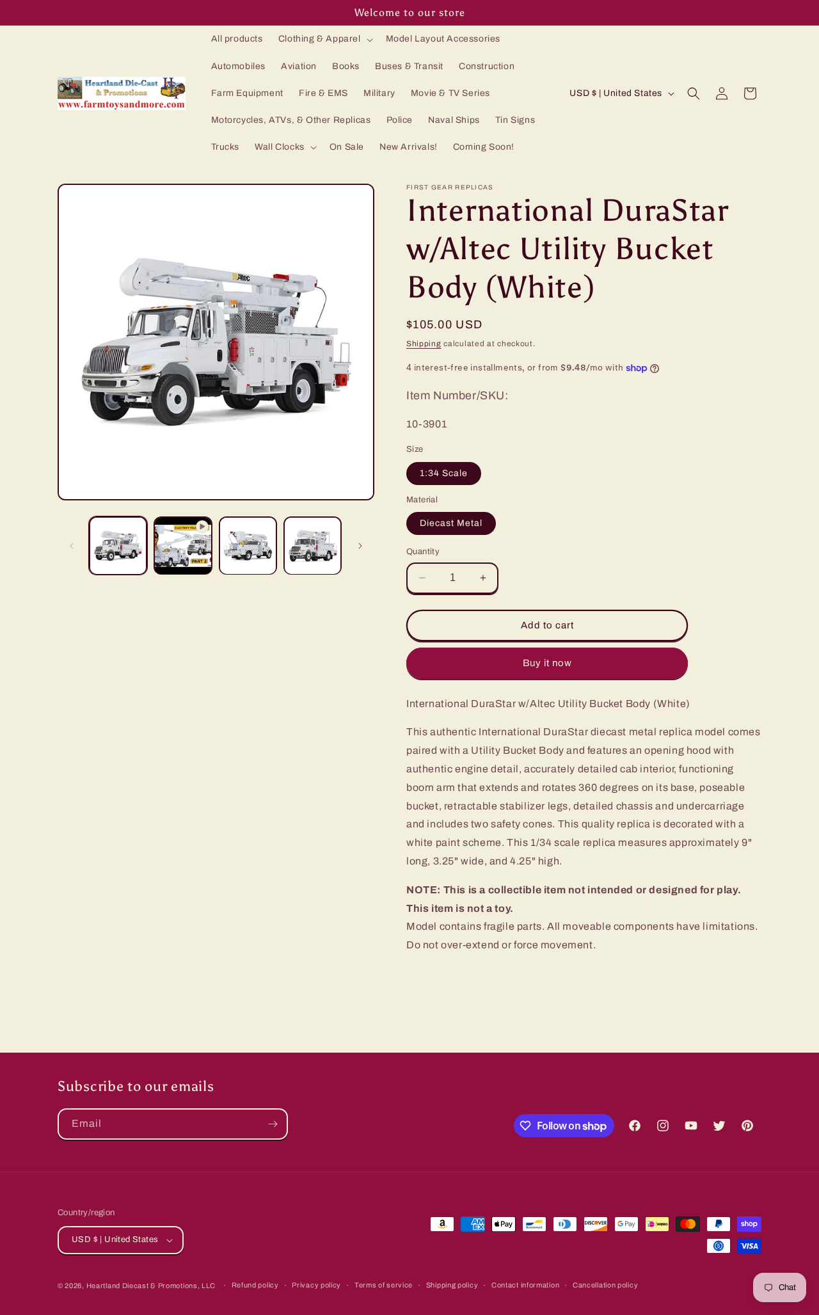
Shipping (423, 343)
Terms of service (383, 1285)
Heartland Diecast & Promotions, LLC (151, 1285)
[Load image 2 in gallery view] (248, 545)
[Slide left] (72, 546)
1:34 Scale (444, 473)
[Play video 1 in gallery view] (183, 545)
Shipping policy (452, 1285)
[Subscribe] (272, 1124)
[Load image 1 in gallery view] (118, 545)
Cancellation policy (605, 1285)
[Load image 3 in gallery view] (312, 545)
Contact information (525, 1285)
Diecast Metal (451, 523)
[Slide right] (360, 546)
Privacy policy (316, 1285)
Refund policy (255, 1285)
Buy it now (547, 663)
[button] (324, 39)
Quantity (423, 551)
